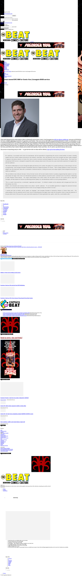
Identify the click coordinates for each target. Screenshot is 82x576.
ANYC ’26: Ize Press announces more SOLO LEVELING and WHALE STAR (16, 312)
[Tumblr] (30, 87)
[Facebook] (3, 87)
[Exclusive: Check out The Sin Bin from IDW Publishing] (7, 283)
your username (15, 18)
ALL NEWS (5, 68)
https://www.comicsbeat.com (6, 255)
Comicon (2, 432)
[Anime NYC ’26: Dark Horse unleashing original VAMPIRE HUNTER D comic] (3, 411)
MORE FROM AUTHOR (18, 258)
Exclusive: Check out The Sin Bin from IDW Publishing (13, 285)
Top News (5, 77)
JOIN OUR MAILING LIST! (7, 13)
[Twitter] (7, 87)
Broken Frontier (3, 431)
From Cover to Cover (4, 435)
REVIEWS (5, 66)
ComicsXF (2, 434)
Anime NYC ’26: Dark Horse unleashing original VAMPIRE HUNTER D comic (17, 413)
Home (2, 71)
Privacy (2, 23)
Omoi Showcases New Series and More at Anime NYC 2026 (13, 313)
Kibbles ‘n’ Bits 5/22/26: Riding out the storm (10, 272)
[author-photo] (4, 253)
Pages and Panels (4, 439)
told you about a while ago (61, 139)
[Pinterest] (12, 87)
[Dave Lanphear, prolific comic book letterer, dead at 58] (3, 419)
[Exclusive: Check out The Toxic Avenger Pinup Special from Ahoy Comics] (7, 296)
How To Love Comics (4, 437)
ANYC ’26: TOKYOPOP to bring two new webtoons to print (13, 314)
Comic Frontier (5, 433)
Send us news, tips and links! (11, 338)
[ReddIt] (21, 87)
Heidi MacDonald (4, 82)
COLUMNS (5, 67)
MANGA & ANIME (6, 63)
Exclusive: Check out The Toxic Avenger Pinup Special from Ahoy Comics (17, 298)
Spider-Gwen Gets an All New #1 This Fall (13, 246)
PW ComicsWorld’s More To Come (7, 449)
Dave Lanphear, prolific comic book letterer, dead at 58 (13, 421)
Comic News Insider (4, 451)
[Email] (26, 87)
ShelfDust (2, 442)
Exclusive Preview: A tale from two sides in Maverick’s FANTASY (15, 397)
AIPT (1, 430)
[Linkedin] (16, 87)
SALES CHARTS (6, 65)
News (4, 75)
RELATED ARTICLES (6, 258)
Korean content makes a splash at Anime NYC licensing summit (15, 315)
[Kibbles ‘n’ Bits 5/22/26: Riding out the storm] (7, 270)
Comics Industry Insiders (5, 448)
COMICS (4, 62)
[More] (35, 87)
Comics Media (8, 71)
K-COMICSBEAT (6, 64)
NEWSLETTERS (6, 69)
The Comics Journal (4, 445)
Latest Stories (8, 309)
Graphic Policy (3, 436)
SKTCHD (2, 443)
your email (14, 26)
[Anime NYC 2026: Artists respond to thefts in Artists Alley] (3, 403)
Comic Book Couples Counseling (7, 450)
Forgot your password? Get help (6, 22)
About (4, 488)
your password (15, 20)
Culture (4, 71)
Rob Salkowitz (3, 441)
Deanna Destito (3, 399)
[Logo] (15, 60)
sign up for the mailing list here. (56, 149)
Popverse (2, 440)
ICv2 (1, 438)
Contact (4, 489)
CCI (3, 231)
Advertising (5, 490)
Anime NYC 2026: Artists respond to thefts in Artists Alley (13, 405)
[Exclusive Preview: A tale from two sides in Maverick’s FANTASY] (12, 395)
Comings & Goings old (7, 76)
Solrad (2, 444)
